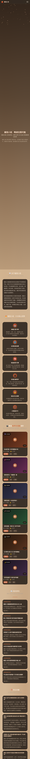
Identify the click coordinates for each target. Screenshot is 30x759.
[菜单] (27, 2)
